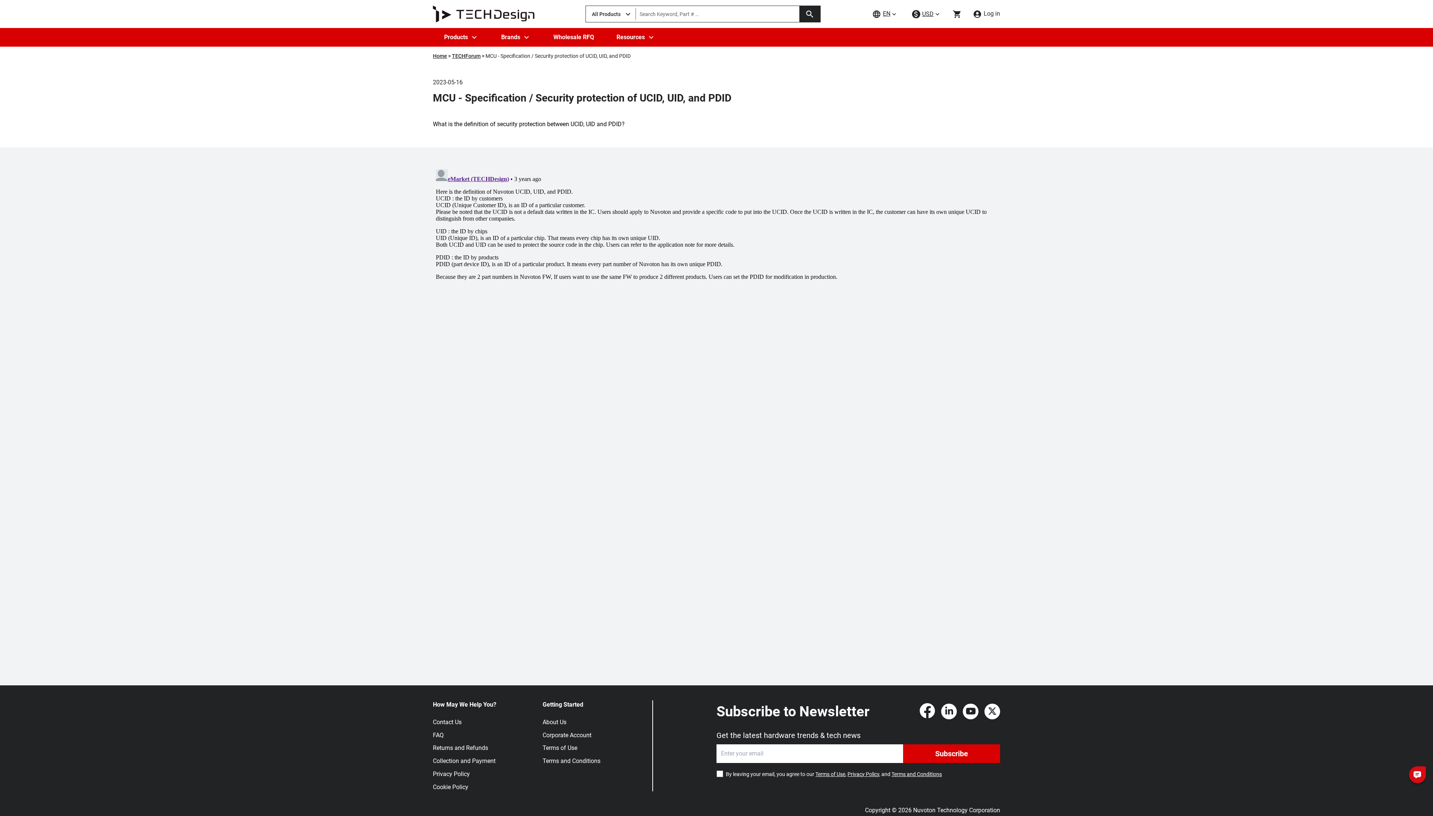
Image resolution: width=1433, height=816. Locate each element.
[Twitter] (992, 711)
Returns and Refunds (460, 747)
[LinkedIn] (949, 711)
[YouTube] (970, 711)
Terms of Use (560, 747)
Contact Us (447, 722)
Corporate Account (567, 735)
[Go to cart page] (957, 14)
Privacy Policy (451, 774)
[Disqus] (716, 259)
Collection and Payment (464, 760)
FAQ (438, 735)
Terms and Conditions (571, 760)
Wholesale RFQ (573, 37)
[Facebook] (927, 711)
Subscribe (951, 753)
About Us (554, 722)
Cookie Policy (450, 787)
